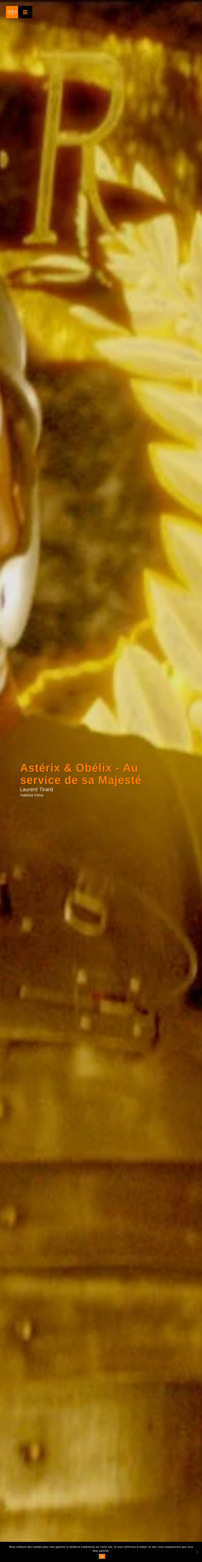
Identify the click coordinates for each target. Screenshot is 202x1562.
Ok (102, 1556)
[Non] (197, 1552)
